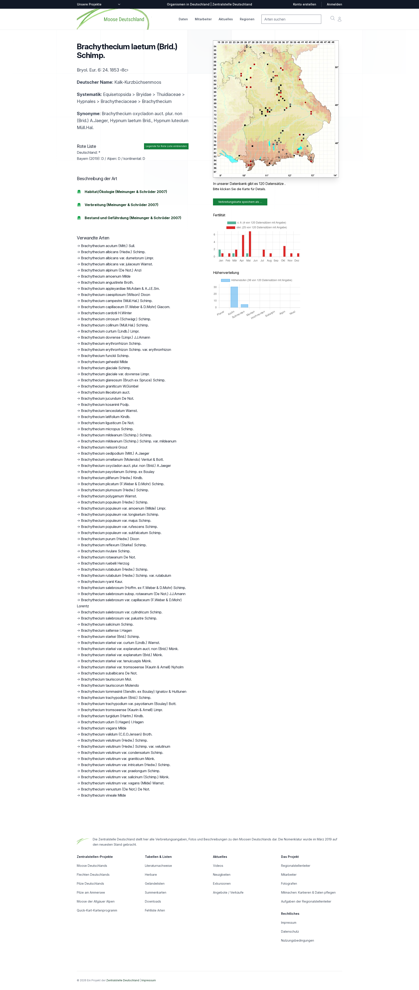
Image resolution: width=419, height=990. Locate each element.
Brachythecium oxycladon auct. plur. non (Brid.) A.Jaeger (126, 465)
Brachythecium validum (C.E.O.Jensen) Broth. (116, 734)
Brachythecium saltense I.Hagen (106, 630)
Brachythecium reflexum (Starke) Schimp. (114, 545)
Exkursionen (222, 883)
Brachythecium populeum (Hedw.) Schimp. (114, 502)
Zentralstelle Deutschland (122, 980)
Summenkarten (155, 892)
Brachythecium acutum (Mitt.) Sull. (108, 246)
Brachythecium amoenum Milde (106, 276)
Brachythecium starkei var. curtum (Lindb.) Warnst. (120, 642)
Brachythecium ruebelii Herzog (105, 563)
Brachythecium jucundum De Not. (107, 398)
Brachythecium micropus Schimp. (107, 429)
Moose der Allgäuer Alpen (96, 901)
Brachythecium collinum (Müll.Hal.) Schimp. (115, 325)
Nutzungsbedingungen (297, 940)
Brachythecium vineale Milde (103, 795)
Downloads (153, 901)
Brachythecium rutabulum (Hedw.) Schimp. (114, 569)
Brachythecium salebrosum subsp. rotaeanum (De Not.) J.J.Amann (133, 594)
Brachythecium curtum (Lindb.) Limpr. (110, 331)
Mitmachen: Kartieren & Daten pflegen (308, 892)
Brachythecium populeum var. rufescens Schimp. (119, 526)
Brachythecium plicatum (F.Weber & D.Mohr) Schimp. (122, 484)
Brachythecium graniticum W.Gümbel (109, 386)
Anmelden (334, 4)
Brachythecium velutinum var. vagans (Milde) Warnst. (122, 783)
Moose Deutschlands (92, 865)
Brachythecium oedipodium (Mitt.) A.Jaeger (115, 453)
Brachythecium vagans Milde (103, 728)
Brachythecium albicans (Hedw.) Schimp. (113, 252)
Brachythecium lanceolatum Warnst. (109, 410)
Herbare (151, 874)
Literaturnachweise (158, 865)
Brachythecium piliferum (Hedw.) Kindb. (112, 478)
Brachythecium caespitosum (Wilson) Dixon (115, 294)
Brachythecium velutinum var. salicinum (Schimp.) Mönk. (125, 777)
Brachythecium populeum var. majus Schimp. (116, 520)
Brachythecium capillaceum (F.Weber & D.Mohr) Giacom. (125, 307)
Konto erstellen (304, 4)
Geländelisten (155, 883)
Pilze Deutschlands (90, 883)
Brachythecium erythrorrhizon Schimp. (111, 343)
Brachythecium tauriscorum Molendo (110, 685)
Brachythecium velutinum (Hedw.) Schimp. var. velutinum (125, 746)
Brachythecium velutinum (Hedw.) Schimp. (114, 740)
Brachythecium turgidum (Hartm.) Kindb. (112, 716)
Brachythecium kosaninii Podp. (105, 404)
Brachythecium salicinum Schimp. (107, 624)
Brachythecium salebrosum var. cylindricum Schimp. (121, 612)
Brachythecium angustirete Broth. (107, 282)
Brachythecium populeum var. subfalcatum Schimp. (121, 533)
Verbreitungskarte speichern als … (240, 201)
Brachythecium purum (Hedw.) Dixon (110, 539)
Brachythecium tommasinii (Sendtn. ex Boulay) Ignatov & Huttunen (133, 691)
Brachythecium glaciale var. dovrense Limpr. (115, 374)
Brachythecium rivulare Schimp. (106, 551)
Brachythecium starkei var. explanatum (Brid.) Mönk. (122, 655)
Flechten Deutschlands (93, 874)
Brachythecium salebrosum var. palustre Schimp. (119, 618)
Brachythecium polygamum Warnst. (109, 496)
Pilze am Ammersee (91, 892)
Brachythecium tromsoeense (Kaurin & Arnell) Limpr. (122, 710)
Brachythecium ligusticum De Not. (107, 423)
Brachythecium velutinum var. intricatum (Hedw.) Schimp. (125, 765)
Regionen (247, 19)
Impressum (288, 922)
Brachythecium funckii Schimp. (105, 355)
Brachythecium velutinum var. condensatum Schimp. (122, 752)
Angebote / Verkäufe (228, 892)
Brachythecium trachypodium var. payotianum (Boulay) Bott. (128, 704)
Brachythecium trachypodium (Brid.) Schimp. (116, 697)
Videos (218, 865)
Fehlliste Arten (155, 910)
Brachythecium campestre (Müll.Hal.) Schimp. (117, 301)
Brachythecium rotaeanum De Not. (108, 557)
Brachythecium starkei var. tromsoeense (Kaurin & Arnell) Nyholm (132, 667)
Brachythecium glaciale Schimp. (106, 368)
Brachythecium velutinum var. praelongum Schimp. (120, 771)
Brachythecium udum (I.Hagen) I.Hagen (112, 722)
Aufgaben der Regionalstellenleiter (306, 901)
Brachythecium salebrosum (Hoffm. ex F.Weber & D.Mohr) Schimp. (133, 587)
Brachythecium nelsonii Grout (104, 447)
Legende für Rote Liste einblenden (166, 146)
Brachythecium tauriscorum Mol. (106, 679)
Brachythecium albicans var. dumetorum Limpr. (117, 258)
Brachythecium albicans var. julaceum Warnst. (117, 264)
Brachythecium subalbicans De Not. (109, 673)
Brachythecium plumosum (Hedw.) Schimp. (115, 490)
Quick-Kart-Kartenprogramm (97, 910)
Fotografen (289, 883)
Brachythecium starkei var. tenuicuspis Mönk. (116, 661)
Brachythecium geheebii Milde (104, 362)
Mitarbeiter (203, 19)
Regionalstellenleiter (295, 865)
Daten (183, 19)
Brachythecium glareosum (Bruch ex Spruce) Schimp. (123, 380)
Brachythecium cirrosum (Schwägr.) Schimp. (116, 319)
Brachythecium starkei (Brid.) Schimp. (110, 636)
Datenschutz (290, 931)
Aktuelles (226, 19)
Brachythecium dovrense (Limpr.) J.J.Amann (115, 337)
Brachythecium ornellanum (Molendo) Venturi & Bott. (122, 459)
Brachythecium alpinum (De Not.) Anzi (111, 270)
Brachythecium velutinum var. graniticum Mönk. (118, 758)
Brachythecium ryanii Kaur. (102, 581)
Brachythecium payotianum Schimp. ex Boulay (118, 471)
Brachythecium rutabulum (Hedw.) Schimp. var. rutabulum (126, 575)
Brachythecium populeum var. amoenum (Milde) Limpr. (123, 508)
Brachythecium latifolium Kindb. (105, 417)
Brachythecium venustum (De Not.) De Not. (115, 789)
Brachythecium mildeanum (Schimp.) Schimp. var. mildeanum (128, 441)
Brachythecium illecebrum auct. (105, 392)
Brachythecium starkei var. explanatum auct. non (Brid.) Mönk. (130, 649)
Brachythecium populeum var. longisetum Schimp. (120, 514)
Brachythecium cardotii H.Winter (106, 313)
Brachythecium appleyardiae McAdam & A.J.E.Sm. (120, 288)
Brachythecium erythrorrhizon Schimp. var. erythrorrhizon (126, 349)
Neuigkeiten (221, 874)
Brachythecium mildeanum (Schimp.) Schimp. (116, 435)
